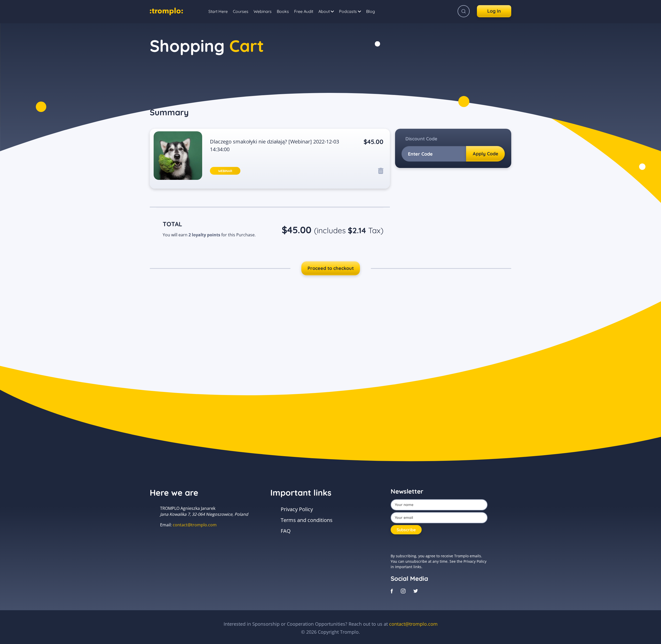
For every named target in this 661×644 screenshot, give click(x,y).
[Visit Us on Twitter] (415, 590)
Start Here (218, 11)
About (324, 11)
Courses (240, 11)
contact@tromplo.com (195, 525)
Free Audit (303, 11)
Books (283, 11)
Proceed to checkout (331, 268)
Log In (494, 11)
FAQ (286, 530)
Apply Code (485, 154)
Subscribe (406, 529)
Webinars (263, 11)
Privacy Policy (297, 509)
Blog (370, 11)
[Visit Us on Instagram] (403, 590)
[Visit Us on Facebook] (392, 590)
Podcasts (348, 11)
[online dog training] (166, 10)
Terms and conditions (307, 520)
